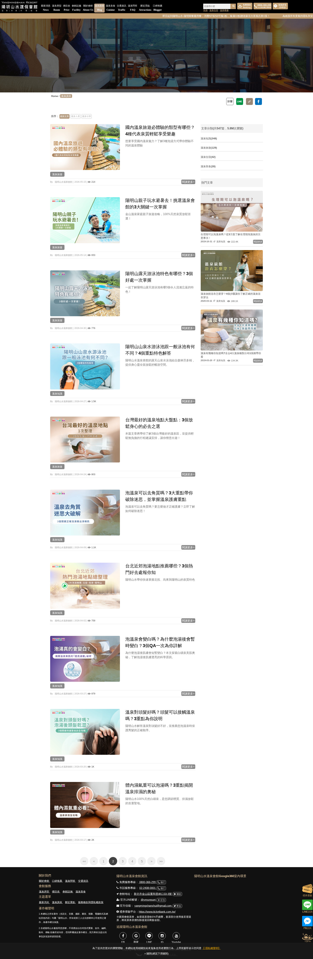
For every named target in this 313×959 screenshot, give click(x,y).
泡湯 (205, 10)
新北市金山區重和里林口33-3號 (153, 893)
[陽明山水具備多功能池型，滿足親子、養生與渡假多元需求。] (85, 293)
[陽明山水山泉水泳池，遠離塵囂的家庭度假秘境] (85, 220)
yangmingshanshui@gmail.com (153, 905)
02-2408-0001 (147, 887)
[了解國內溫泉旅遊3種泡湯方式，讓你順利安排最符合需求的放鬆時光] (85, 147)
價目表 (66, 7)
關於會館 (88, 7)
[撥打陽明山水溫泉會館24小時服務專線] (262, 6)
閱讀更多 (258, 241)
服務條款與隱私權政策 (90, 902)
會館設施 (76, 7)
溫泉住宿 (213, 10)
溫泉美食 (110, 7)
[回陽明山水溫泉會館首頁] (19, 6)
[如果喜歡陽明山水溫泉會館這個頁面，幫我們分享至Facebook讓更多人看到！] (258, 101)
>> (161, 861)
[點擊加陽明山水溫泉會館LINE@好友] (280, 6)
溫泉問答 (132, 7)
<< (84, 861)
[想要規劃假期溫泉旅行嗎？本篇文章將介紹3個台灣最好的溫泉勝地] (85, 439)
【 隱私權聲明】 (211, 948)
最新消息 (45, 7)
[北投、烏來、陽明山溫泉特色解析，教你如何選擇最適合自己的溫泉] (85, 585)
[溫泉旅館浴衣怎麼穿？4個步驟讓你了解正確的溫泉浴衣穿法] (232, 270)
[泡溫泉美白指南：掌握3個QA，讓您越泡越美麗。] (85, 658)
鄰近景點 (145, 7)
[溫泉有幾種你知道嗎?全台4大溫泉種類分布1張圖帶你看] (232, 329)
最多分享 (86, 116)
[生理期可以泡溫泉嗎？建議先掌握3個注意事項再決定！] (232, 210)
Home (54, 96)
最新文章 (64, 116)
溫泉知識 (57, 393)
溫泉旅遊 (57, 174)
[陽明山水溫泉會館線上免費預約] (245, 6)
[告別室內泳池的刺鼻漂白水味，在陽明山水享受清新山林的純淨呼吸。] (85, 366)
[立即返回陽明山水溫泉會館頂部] (307, 937)
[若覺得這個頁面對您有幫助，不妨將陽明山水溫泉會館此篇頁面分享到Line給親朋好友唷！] (239, 101)
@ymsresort (148, 899)
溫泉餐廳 (224, 10)
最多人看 (75, 116)
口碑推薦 (157, 7)
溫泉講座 (99, 7)
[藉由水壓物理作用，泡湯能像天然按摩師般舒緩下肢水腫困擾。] (85, 805)
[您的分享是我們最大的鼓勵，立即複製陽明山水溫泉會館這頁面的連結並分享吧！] (249, 101)
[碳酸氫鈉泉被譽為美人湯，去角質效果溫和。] (85, 512)
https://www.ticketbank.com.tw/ (157, 911)
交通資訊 (121, 7)
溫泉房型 (56, 7)
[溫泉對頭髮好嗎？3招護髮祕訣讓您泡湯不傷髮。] (85, 731)
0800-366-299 (147, 882)
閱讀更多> (188, 181)
